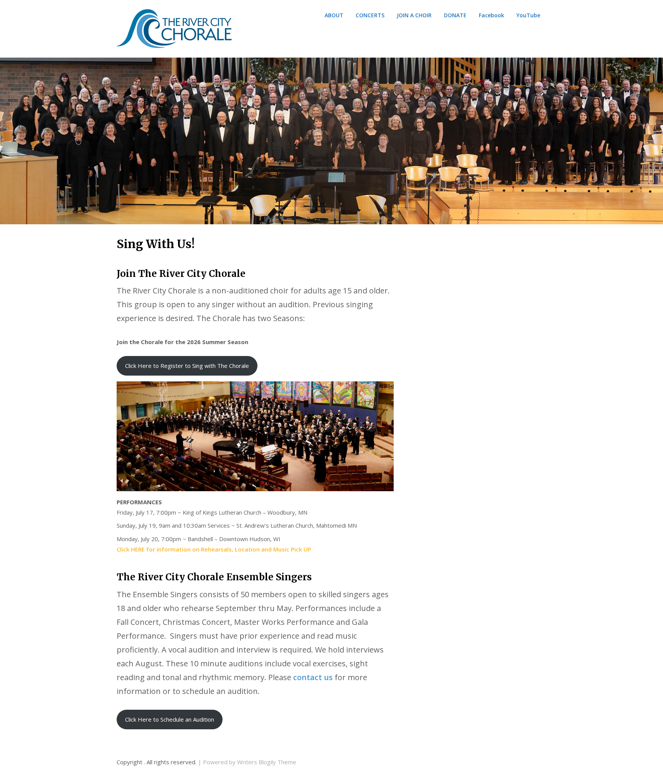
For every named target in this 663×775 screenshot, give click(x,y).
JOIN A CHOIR (414, 15)
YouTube (528, 15)
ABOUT (334, 15)
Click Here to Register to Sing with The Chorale (187, 365)
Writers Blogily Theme (266, 762)
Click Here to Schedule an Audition (169, 719)
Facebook (491, 15)
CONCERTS (370, 15)
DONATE (455, 15)
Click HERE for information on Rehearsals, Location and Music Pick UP (214, 549)
